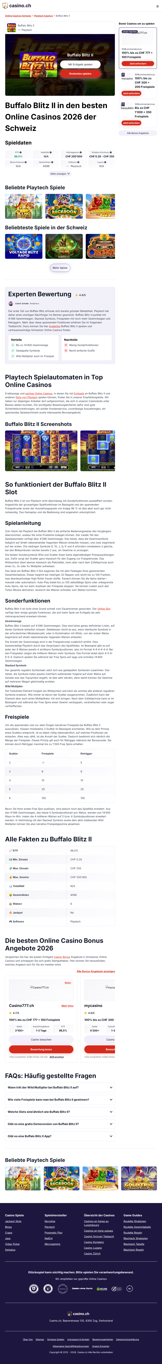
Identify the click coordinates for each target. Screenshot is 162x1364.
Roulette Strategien (135, 1221)
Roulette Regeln (133, 1232)
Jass (7, 1238)
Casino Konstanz (94, 1242)
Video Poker (12, 1244)
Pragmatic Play (53, 1232)
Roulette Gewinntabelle (137, 1227)
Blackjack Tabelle (134, 1244)
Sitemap (40, 1339)
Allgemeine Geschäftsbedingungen (71, 1346)
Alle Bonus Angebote (138, 133)
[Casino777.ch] (41, 990)
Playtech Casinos (43, 15)
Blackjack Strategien (136, 1238)
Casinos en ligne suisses (98, 1230)
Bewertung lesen (41, 1049)
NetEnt (49, 1238)
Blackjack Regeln (134, 1249)
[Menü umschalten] (156, 5)
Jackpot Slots (13, 1221)
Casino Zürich (92, 1253)
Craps (8, 1232)
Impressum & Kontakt (78, 1339)
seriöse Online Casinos (38, 393)
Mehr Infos (67, 1005)
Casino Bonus (62, 957)
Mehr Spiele (60, 267)
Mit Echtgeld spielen (80, 64)
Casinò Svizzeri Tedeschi (99, 1236)
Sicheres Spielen (55, 1339)
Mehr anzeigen (58, 173)
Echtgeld (79, 393)
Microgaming (52, 1244)
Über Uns (28, 1339)
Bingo (8, 1227)
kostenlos (54, 326)
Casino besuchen (41, 1039)
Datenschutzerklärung (127, 1339)
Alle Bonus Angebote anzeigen (96, 971)
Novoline (50, 1221)
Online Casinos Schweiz (18, 15)
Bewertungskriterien (102, 1339)
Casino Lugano (93, 1247)
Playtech (50, 1227)
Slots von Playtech (26, 397)
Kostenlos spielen (80, 73)
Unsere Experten (100, 1346)
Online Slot (103, 608)
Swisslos (10, 1249)
